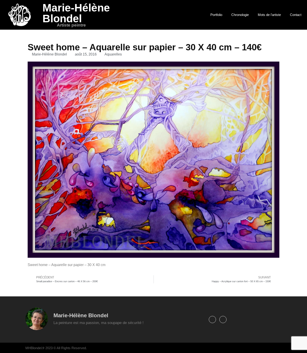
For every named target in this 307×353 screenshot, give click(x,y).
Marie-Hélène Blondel (76, 13)
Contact (295, 15)
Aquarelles (113, 54)
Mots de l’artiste (269, 15)
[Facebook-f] (212, 319)
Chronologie (240, 15)
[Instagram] (223, 319)
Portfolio (216, 15)
